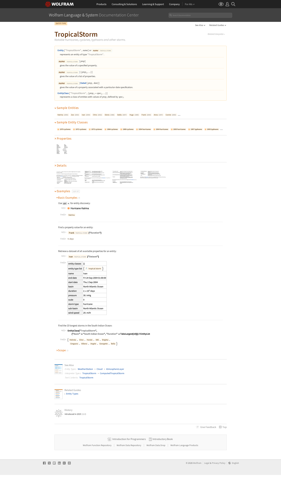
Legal (206, 463)
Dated (83, 82)
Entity (61, 50)
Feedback (208, 427)
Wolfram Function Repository (97, 445)
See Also (199, 25)
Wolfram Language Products (184, 445)
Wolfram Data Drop (156, 445)
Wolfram (197, 463)
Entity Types (72, 393)
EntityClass (63, 93)
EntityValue (62, 176)
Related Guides (216, 25)
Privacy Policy (218, 463)
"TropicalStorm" (73, 50)
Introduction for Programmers (129, 439)
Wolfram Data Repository (129, 445)
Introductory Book (163, 439)
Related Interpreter (216, 34)
